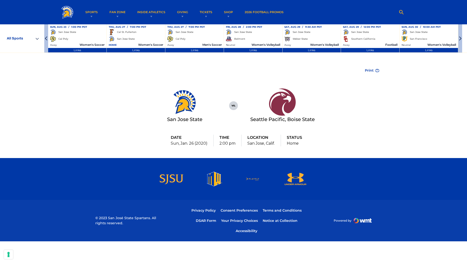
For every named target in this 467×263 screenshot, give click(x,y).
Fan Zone (117, 12)
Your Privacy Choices (239, 220)
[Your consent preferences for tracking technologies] (8, 254)
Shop (228, 12)
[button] (46, 38)
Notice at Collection (280, 220)
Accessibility (246, 230)
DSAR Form (206, 220)
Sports (91, 12)
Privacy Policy (203, 210)
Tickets (206, 12)
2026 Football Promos (264, 12)
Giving (182, 12)
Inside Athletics (151, 12)
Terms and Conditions (282, 210)
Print (369, 70)
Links (77, 50)
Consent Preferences (239, 210)
